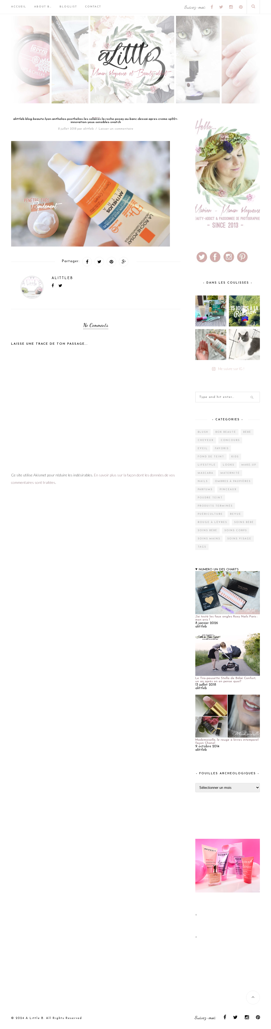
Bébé (247, 432)
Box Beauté (225, 432)
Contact (93, 6)
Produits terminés (215, 506)
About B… (43, 6)
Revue (235, 514)
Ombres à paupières (233, 481)
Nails (203, 481)
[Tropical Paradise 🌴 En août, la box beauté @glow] (210, 310)
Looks (228, 465)
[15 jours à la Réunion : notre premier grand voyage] (244, 310)
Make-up (248, 465)
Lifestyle (207, 465)
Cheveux (206, 440)
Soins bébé (244, 522)
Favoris (222, 448)
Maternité (230, 473)
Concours (230, 440)
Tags (202, 547)
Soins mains (209, 539)
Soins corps (235, 530)
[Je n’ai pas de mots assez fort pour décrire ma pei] (244, 344)
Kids (235, 457)
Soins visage (239, 539)
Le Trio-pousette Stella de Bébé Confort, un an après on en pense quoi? (225, 680)
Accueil (18, 6)
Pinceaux (228, 489)
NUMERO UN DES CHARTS (219, 569)
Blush (203, 432)
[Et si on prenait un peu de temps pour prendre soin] (210, 344)
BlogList (68, 6)
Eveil (203, 448)
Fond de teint (211, 457)
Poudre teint (210, 498)
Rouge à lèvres (212, 522)
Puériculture (210, 514)
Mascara (205, 473)
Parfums (205, 489)
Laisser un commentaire (116, 128)
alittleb (88, 128)
